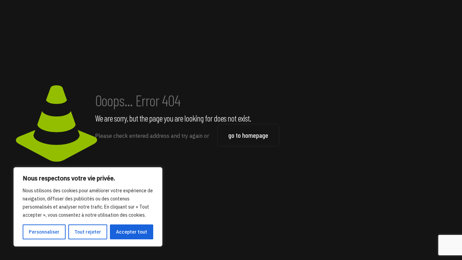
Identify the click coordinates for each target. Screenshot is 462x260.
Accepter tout (131, 232)
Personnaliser (44, 232)
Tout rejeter (87, 232)
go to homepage (248, 135)
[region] (88, 206)
